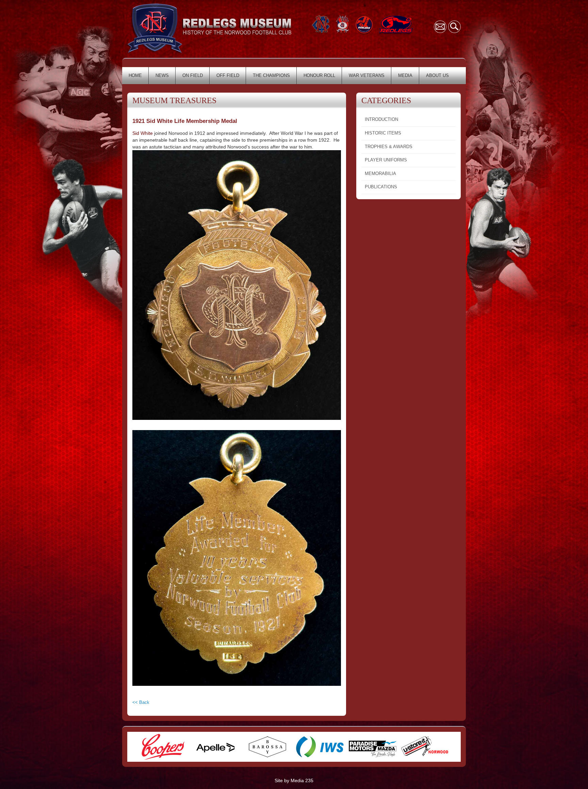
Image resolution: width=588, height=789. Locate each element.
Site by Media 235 (294, 780)
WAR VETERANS (367, 75)
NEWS (162, 75)
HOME (135, 75)
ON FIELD (192, 75)
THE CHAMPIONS (271, 75)
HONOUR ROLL (319, 75)
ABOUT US (437, 75)
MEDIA (405, 75)
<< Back (140, 702)
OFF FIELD (227, 75)
